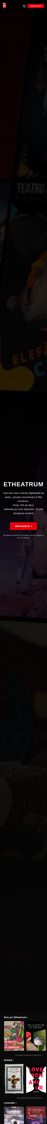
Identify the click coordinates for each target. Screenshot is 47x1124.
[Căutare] (24, 6)
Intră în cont (36, 6)
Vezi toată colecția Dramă (30, 1098)
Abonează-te (23, 526)
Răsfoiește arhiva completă (29, 1055)
